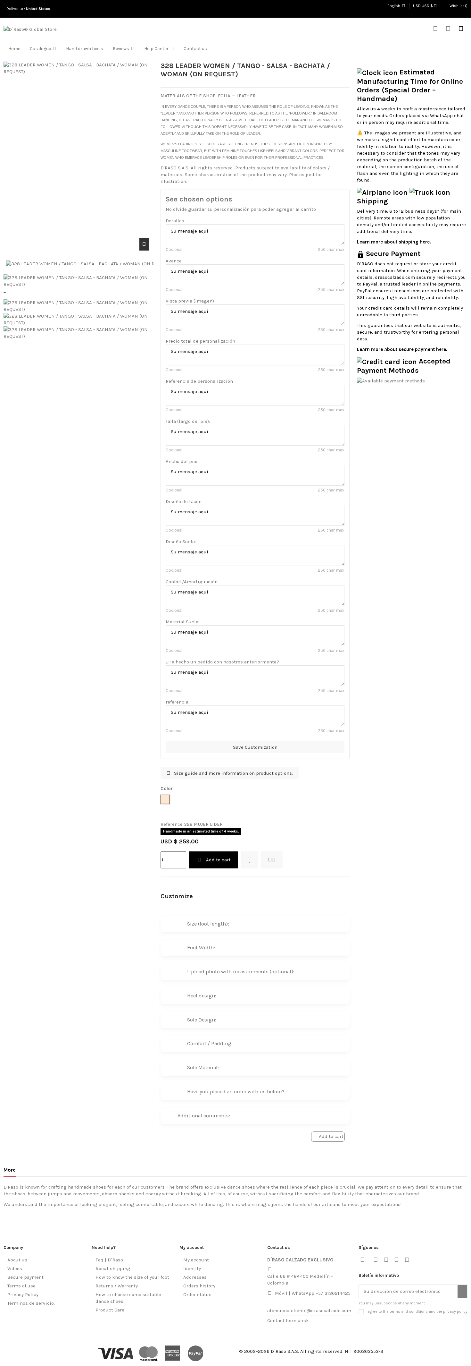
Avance (174, 261)
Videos (14, 1268)
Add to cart (218, 860)
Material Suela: (182, 622)
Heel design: (201, 996)
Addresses (195, 1277)
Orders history (199, 1286)
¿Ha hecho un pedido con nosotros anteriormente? (222, 662)
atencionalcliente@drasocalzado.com (309, 1310)
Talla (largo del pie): (188, 421)
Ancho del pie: (181, 461)
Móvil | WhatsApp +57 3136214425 (313, 1293)
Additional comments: (204, 1116)
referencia (177, 702)
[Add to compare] (272, 859)
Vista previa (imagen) (190, 301)
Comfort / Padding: (210, 1043)
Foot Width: (201, 947)
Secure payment (25, 1277)
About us (17, 1260)
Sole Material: (203, 1067)
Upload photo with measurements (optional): (240, 972)
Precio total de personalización (200, 341)
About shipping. (113, 1268)
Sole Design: (201, 1020)
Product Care (109, 1310)
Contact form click (288, 1320)
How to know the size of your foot (132, 1277)
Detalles (175, 221)
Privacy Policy (22, 1294)
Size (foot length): (208, 924)
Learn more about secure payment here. (402, 349)
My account (196, 1260)
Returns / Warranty (116, 1286)
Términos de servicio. (31, 1303)
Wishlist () (458, 6)
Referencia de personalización (199, 381)
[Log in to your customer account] (448, 29)
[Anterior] (4, 292)
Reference (172, 824)
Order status (197, 1294)
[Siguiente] (5, 292)
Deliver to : (29, 8)
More (10, 1170)
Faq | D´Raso (109, 1260)
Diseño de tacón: (184, 501)
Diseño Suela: (181, 541)
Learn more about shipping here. (394, 242)
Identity (192, 1268)
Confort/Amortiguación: (192, 582)
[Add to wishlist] (249, 859)
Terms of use (21, 1286)
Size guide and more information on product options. (233, 773)
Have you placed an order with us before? (236, 1092)
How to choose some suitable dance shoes (128, 1298)
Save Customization (255, 747)
